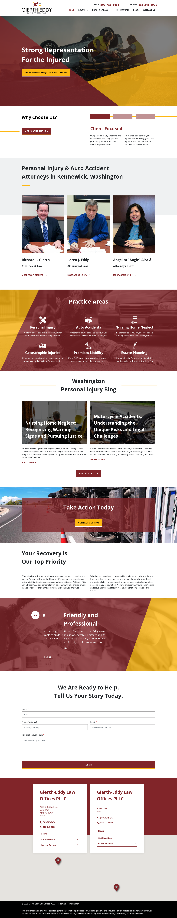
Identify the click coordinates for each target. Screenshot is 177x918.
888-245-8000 (147, 5)
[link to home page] (37, 7)
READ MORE (29, 462)
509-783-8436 (109, 5)
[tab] (100, 116)
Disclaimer (74, 903)
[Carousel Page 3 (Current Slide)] (50, 657)
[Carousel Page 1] (44, 657)
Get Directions (48, 839)
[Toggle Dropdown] (87, 10)
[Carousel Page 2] (47, 657)
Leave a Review (48, 845)
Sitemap (62, 903)
